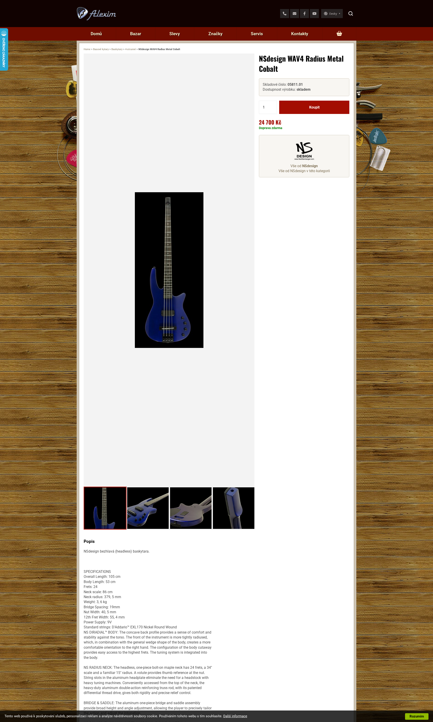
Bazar (135, 33)
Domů (96, 33)
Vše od (304, 166)
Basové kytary (101, 49)
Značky (215, 33)
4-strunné (130, 49)
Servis (257, 33)
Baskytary (116, 49)
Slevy (174, 33)
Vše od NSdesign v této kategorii (304, 171)
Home (87, 49)
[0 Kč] (339, 34)
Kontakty (299, 33)
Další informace (235, 716)
